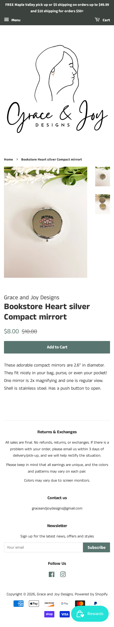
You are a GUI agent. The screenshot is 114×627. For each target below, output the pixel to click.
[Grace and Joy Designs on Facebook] (52, 575)
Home (8, 159)
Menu (15, 20)
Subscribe (96, 547)
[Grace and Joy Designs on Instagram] (63, 575)
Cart (106, 20)
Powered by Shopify (91, 594)
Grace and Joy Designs (55, 594)
